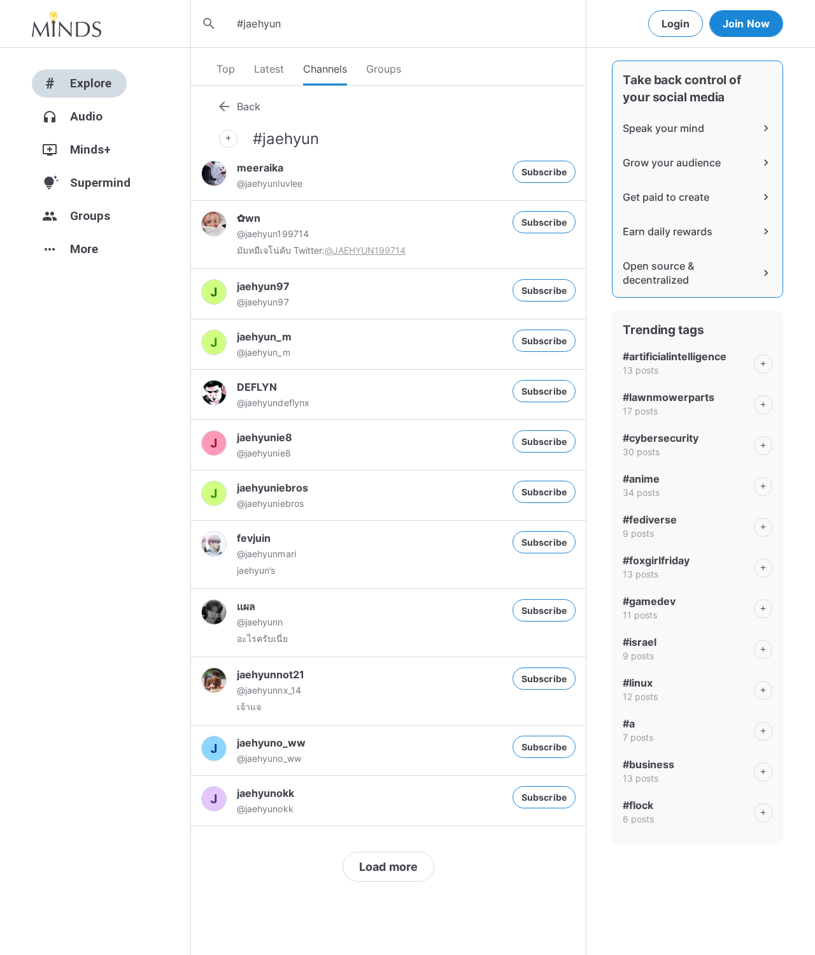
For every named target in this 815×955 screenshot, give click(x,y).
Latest (269, 68)
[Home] (66, 23)
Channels (325, 68)
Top (225, 68)
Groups (383, 68)
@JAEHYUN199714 (365, 250)
